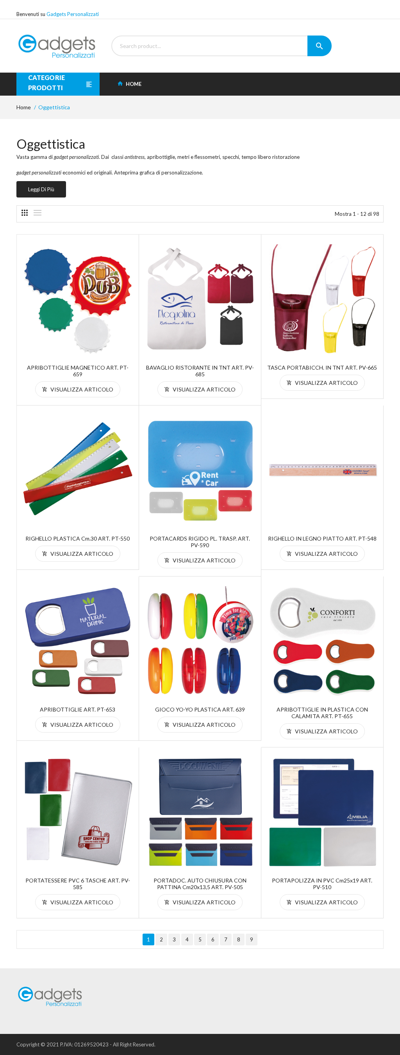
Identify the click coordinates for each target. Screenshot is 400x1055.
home (133, 84)
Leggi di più (41, 189)
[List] (37, 213)
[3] (25, 213)
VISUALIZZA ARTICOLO (81, 389)
